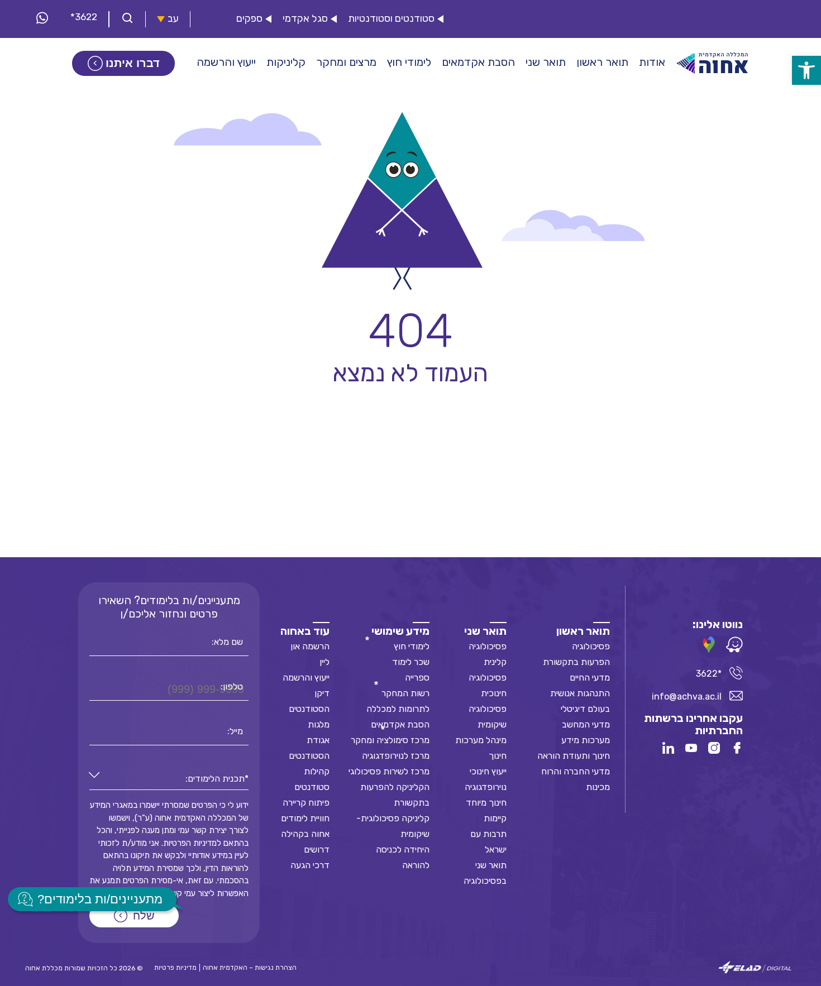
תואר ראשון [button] (602, 62)
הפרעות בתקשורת (576, 662)
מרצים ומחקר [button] (346, 62)
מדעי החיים (590, 677)
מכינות (598, 787)
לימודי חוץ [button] (409, 62)
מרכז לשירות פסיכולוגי (389, 771)
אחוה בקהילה (305, 834)
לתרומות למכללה (397, 708)
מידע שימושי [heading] (400, 631)
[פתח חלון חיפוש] (127, 19)
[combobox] (169, 779)
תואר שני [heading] (485, 631)
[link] (806, 70)
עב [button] (173, 19)
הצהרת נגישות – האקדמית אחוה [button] (250, 967)
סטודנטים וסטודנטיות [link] (391, 19)
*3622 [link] (83, 16)
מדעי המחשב (586, 724)
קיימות (495, 818)
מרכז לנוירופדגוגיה (395, 755)
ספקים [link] (249, 19)
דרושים (317, 849)
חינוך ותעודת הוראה (573, 755)
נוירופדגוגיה (486, 787)
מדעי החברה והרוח (575, 771)
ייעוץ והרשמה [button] (226, 62)
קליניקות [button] (286, 62)
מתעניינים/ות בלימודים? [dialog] (100, 899)
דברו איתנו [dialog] (133, 63)
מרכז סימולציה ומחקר (390, 740)
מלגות (319, 724)
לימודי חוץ (411, 646)
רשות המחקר (405, 693)
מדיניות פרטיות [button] (175, 967)
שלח (144, 916)
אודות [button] (652, 62)
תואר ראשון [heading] (583, 631)
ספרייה (417, 677)
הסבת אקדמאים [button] (478, 62)
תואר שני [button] (546, 62)
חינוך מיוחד (486, 802)
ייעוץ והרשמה (306, 677)
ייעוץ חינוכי (488, 771)
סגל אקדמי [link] (305, 19)
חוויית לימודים (305, 818)
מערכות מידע (585, 740)
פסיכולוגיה (591, 646)
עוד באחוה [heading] (305, 631)
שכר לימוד (410, 662)
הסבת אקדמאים (400, 724)
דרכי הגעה (310, 865)
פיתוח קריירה (306, 802)
